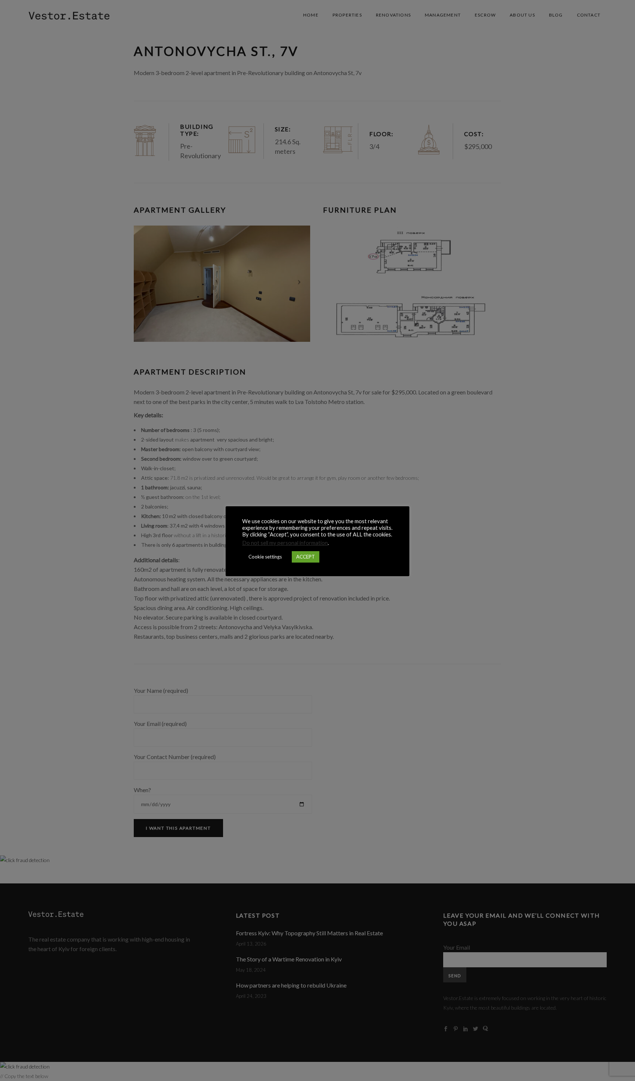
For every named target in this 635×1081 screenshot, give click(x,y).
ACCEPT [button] (305, 557)
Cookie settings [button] (265, 557)
